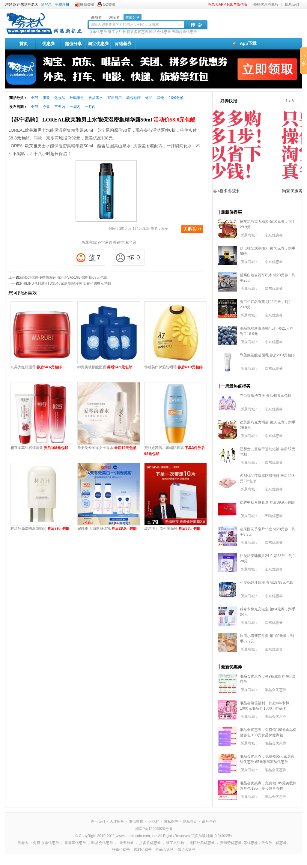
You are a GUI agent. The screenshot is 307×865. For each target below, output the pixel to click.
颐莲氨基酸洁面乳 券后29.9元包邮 (267, 355)
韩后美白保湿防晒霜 (173, 367)
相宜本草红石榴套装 (39, 448)
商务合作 (209, 821)
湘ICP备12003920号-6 (153, 829)
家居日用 (114, 98)
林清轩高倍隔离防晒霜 (40, 528)
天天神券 (126, 843)
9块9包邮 (175, 98)
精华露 (131, 242)
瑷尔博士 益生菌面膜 (172, 528)
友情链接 (136, 821)
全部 (34, 98)
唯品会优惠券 (160, 32)
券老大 (23, 843)
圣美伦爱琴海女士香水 (106, 448)
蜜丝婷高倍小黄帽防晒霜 (174, 451)
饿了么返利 (186, 849)
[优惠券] (44, 33)
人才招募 (117, 821)
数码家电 (77, 98)
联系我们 (292, 4)
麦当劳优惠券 (231, 843)
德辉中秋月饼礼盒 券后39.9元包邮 (267, 502)
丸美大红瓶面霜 (36, 367)
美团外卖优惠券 (202, 843)
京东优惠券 (98, 32)
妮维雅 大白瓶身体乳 (107, 528)
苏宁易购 (105, 242)
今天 (46, 107)
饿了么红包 (117, 32)
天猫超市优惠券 (184, 32)
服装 (46, 98)
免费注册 (62, 4)
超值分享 (73, 43)
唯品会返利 (165, 849)
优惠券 (48, 43)
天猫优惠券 (274, 516)
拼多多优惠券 (137, 32)
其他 (160, 98)
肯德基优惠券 (75, 843)
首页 (23, 43)
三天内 (59, 107)
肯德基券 (123, 43)
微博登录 (87, 4)
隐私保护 (171, 821)
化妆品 (59, 98)
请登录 (46, 4)
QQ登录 (109, 4)
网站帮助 (190, 821)
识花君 (153, 821)
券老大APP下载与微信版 (227, 4)
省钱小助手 (121, 849)
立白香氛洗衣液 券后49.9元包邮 (265, 396)
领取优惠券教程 (266, 4)
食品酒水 (95, 98)
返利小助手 (143, 849)
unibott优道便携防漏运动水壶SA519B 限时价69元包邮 (63, 277)
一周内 (75, 107)
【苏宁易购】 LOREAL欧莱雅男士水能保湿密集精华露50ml (101, 120)
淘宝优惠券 (98, 43)
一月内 (90, 107)
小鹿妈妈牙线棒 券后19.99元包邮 (266, 582)
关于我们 (98, 821)
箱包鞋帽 (133, 98)
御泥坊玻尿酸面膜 (104, 367)
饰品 (148, 98)
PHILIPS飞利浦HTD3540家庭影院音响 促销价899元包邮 (65, 283)
